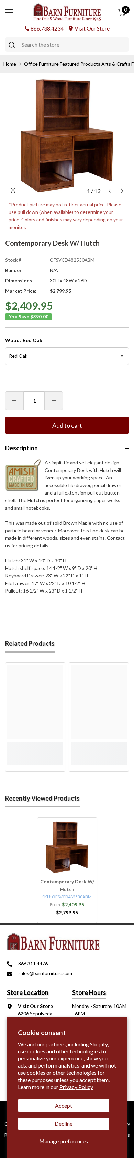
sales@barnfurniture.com (45, 973)
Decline (63, 1123)
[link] (35, 745)
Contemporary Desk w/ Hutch (67, 885)
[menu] (9, 12)
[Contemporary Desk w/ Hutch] (67, 847)
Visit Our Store (92, 28)
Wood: (23, 340)
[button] (109, 191)
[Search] (67, 44)
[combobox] (73, 44)
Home (9, 64)
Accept (63, 1105)
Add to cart (67, 425)
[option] (67, 135)
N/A (54, 270)
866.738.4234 (47, 28)
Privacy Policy (76, 1087)
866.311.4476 (33, 963)
